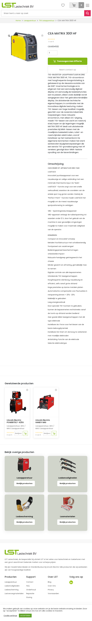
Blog (49, 582)
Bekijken (18, 433)
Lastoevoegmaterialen (14, 593)
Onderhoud (31, 589)
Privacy (51, 589)
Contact (29, 582)
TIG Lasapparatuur (46, 20)
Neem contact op (67, 69)
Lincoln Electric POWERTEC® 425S (15, 421)
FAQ (28, 586)
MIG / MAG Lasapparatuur (16, 427)
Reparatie (30, 593)
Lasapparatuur (30, 20)
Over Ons (52, 586)
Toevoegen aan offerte (69, 61)
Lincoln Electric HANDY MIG (42, 421)
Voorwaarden (53, 593)
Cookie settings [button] (10, 616)
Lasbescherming (11, 589)
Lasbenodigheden (12, 586)
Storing (29, 597)
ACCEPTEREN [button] (25, 615)
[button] (42, 35)
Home (18, 20)
